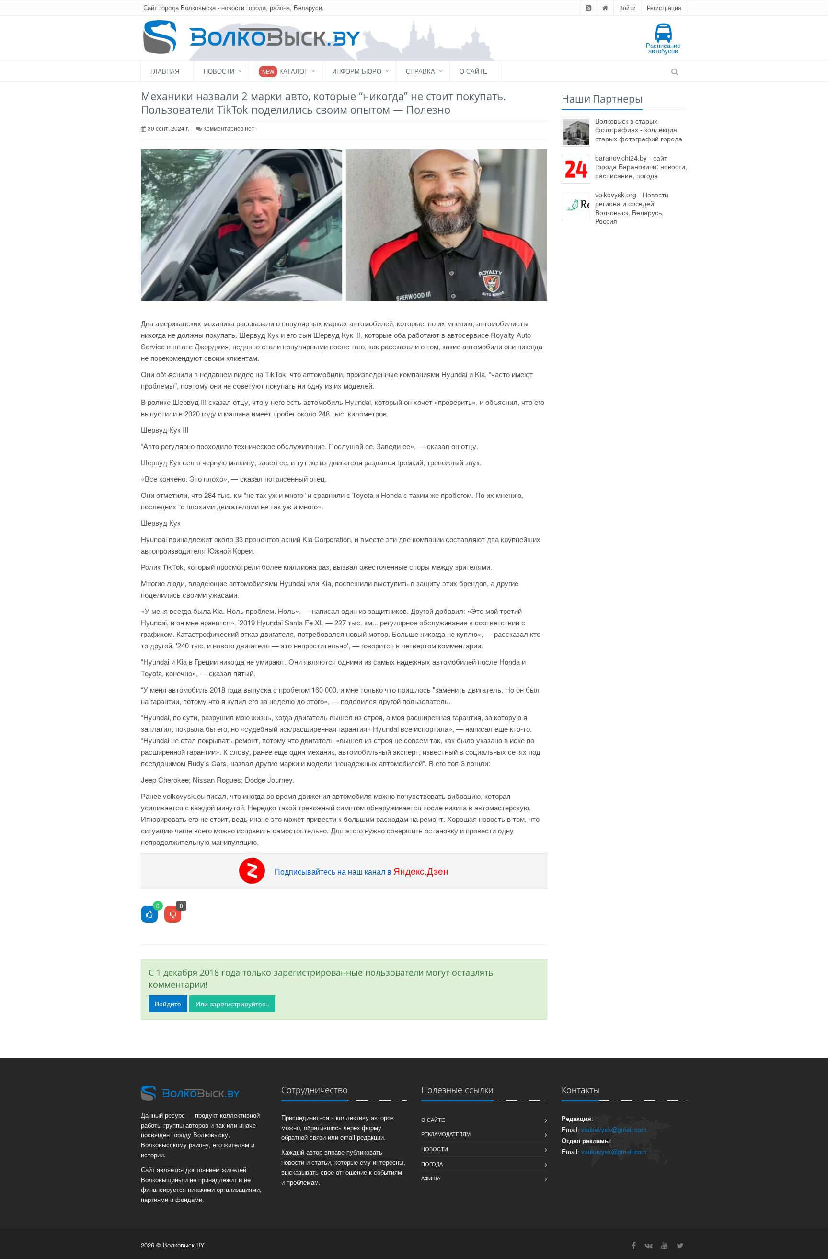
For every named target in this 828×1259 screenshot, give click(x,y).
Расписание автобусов (663, 48)
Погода (432, 1163)
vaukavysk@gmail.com (613, 1129)
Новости (219, 71)
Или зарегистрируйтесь (232, 1003)
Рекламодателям (446, 1134)
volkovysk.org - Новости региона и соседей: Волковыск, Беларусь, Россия (631, 208)
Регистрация (664, 7)
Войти (627, 7)
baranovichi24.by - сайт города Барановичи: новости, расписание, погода (641, 166)
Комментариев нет (228, 128)
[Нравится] (149, 914)
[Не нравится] (172, 914)
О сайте (473, 71)
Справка (420, 71)
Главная (164, 71)
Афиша (430, 1178)
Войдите (168, 1003)
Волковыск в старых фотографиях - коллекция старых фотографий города (638, 129)
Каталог (285, 71)
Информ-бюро (356, 71)
